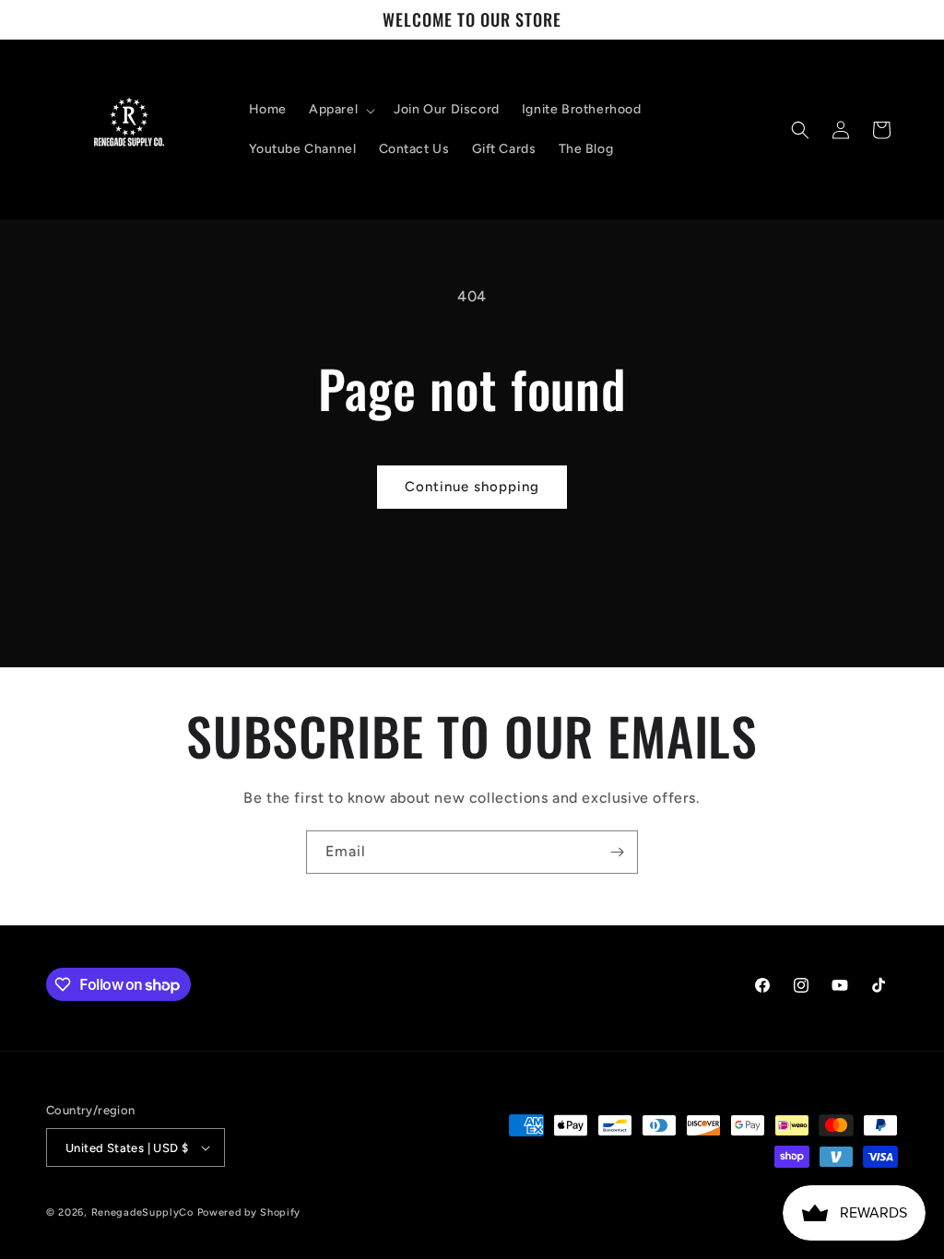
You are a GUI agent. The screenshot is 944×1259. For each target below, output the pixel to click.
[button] (340, 109)
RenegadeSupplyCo (142, 1212)
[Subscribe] (616, 852)
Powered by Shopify (249, 1212)
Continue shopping (472, 486)
